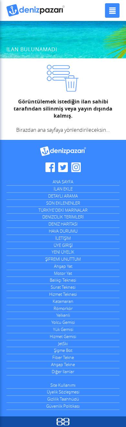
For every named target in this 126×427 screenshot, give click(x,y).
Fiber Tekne (63, 357)
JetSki (63, 343)
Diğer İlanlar (63, 371)
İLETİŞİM (63, 238)
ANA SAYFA (63, 182)
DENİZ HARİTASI (63, 224)
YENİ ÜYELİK (63, 252)
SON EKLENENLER (63, 203)
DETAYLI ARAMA (63, 196)
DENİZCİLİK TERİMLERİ (63, 217)
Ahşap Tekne (63, 364)
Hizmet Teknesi (63, 294)
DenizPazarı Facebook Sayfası (50, 167)
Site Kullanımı (63, 385)
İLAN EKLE (63, 189)
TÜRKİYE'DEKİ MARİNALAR (63, 210)
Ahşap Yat (63, 266)
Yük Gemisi (63, 329)
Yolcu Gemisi (63, 322)
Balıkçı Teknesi (63, 280)
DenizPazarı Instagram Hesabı (76, 167)
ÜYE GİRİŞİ (63, 245)
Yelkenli (63, 315)
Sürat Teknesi (63, 287)
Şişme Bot (63, 350)
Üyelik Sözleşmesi (63, 392)
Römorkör (63, 308)
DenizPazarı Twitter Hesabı (63, 167)
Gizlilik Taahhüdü (63, 399)
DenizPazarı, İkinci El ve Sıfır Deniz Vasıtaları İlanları (35, 10)
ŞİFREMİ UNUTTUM (63, 259)
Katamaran (63, 301)
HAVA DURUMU (63, 231)
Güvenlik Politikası (63, 406)
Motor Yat (63, 273)
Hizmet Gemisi (63, 336)
